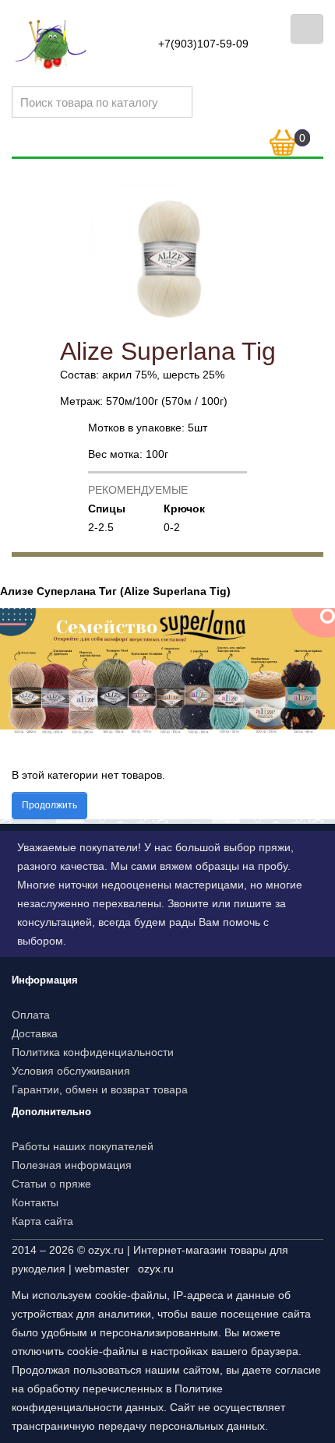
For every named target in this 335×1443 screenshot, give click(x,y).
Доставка (35, 1033)
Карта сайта (42, 1221)
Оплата (31, 1014)
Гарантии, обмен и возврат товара (100, 1089)
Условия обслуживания (71, 1071)
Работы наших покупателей (82, 1146)
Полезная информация (72, 1165)
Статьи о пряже (51, 1183)
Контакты (35, 1202)
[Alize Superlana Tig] (167, 259)
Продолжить (49, 805)
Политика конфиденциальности (93, 1052)
